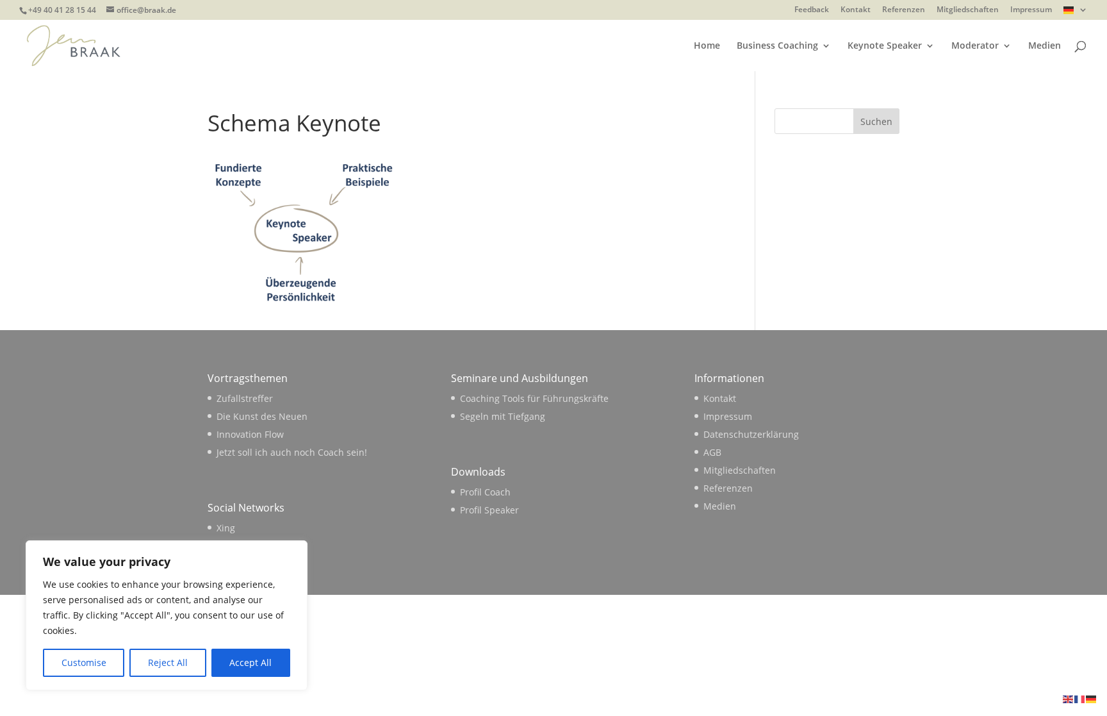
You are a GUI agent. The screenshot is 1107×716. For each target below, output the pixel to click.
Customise (84, 662)
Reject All (168, 662)
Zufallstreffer (245, 398)
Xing (226, 528)
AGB (712, 452)
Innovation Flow (250, 434)
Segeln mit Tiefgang (502, 416)
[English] (1068, 698)
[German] (1075, 13)
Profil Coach (485, 492)
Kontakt (855, 10)
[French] (1080, 698)
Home (707, 46)
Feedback (811, 10)
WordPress (420, 612)
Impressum (1031, 10)
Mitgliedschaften (968, 10)
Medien (1044, 46)
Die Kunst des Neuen (262, 416)
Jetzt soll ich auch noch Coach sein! (292, 452)
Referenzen (903, 10)
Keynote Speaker (885, 46)
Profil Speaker (489, 510)
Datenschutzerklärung (751, 434)
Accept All (250, 662)
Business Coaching (777, 46)
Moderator (975, 46)
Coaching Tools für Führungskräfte (534, 398)
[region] (167, 615)
